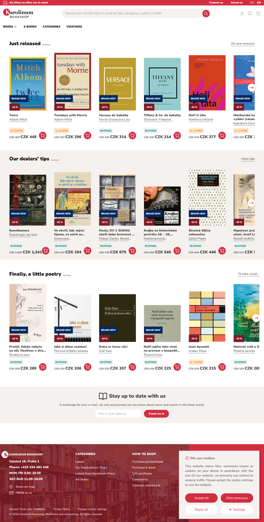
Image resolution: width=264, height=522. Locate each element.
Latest (79, 462)
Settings (239, 509)
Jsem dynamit (199, 347)
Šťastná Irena (153, 355)
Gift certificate (142, 473)
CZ (252, 2)
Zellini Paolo (197, 238)
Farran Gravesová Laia (114, 119)
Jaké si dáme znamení (70, 347)
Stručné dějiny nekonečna (200, 232)
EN (259, 2)
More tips (248, 159)
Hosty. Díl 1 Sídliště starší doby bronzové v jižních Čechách (116, 232)
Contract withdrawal (146, 485)
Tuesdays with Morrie (70, 115)
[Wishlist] (250, 13)
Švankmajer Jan (20, 235)
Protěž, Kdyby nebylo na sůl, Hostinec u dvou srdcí (27, 349)
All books (82, 479)
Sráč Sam (105, 351)
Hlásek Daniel (108, 238)
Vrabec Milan (198, 351)
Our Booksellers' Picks (91, 467)
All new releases (243, 43)
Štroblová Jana (19, 355)
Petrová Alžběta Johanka (71, 351)
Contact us (216, 2)
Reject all (201, 509)
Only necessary (237, 498)
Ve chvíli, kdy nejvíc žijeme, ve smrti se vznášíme (69, 232)
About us (237, 2)
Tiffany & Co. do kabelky (162, 115)
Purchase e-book (144, 467)
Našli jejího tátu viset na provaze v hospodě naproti (160, 349)
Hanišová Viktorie (201, 119)
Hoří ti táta (197, 115)
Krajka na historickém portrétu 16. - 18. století (160, 232)
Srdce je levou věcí (113, 347)
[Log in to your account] (242, 13)
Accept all (201, 498)
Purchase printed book (147, 462)
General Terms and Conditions (27, 509)
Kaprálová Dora (244, 123)
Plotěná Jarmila (244, 351)
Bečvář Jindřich (243, 238)
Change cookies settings (92, 509)
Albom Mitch (18, 119)
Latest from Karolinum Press (95, 473)
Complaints (140, 479)
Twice (13, 115)
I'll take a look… (248, 274)
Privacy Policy (61, 509)
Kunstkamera (19, 230)
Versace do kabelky (113, 115)
